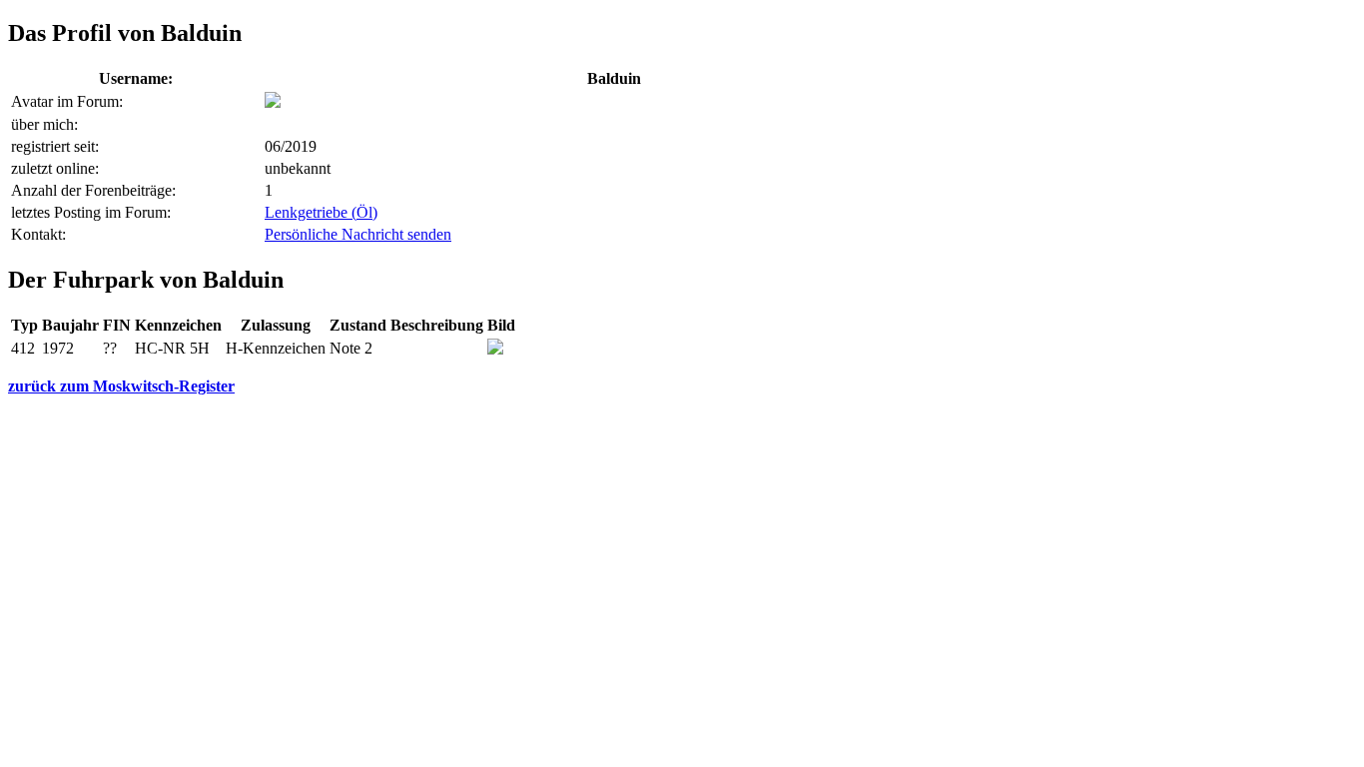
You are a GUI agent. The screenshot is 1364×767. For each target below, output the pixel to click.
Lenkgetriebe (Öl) (321, 212)
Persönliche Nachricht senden (358, 234)
